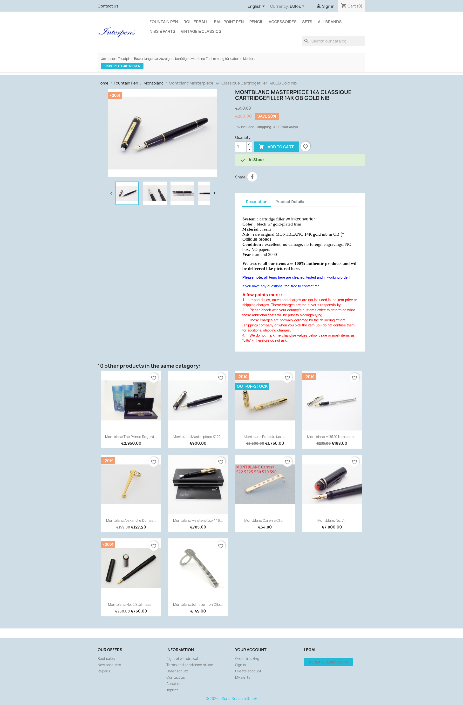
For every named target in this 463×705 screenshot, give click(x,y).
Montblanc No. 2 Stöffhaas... (131, 604)
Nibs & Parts (162, 31)
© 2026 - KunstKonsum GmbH (232, 698)
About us (173, 683)
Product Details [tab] (289, 201)
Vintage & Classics (201, 31)
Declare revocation (328, 662)
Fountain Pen (164, 21)
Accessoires (283, 21)
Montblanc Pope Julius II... (265, 436)
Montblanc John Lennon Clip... (198, 604)
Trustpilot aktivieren (122, 66)
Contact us (108, 6)
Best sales (106, 658)
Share (252, 177)
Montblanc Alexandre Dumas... (131, 520)
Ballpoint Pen (229, 21)
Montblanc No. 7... (331, 520)
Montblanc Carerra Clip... (265, 520)
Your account (250, 649)
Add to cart (276, 146)
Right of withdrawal (182, 658)
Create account (248, 671)
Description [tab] (256, 201)
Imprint (172, 690)
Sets (307, 21)
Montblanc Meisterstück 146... (198, 520)
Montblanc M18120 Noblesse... (332, 436)
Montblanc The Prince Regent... (131, 436)
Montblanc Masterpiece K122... (198, 436)
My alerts (242, 677)
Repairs (104, 671)
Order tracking (247, 658)
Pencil (256, 21)
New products (109, 665)
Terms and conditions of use (189, 665)
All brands (330, 21)
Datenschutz (177, 671)
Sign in (240, 665)
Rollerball (196, 21)
